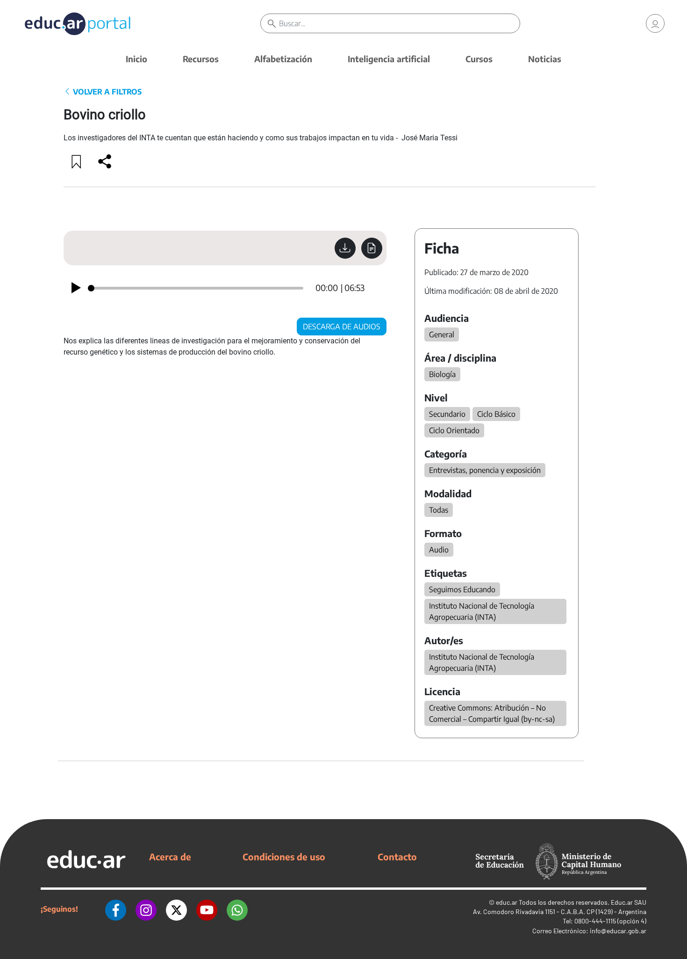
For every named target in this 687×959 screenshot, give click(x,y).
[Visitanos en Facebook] (115, 909)
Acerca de (170, 856)
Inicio (136, 58)
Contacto (397, 856)
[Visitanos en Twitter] (176, 909)
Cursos (479, 58)
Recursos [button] (201, 58)
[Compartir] (105, 161)
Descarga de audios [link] (341, 326)
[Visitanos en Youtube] (206, 909)
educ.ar (506, 902)
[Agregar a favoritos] (77, 161)
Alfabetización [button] (283, 58)
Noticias (544, 58)
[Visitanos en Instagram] (146, 909)
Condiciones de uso (284, 856)
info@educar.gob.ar (618, 931)
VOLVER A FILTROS (106, 91)
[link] (655, 23)
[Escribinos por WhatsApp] (237, 909)
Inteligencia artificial (389, 58)
